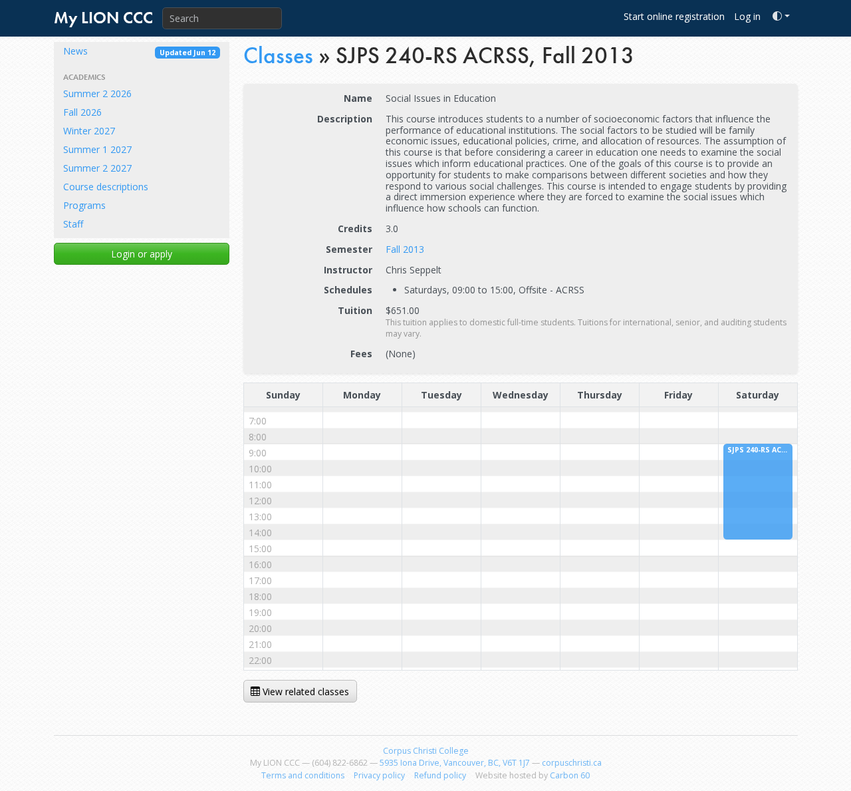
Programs (84, 205)
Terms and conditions (302, 775)
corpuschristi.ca (572, 762)
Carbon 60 (570, 775)
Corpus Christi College (426, 750)
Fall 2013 (405, 249)
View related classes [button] (304, 691)
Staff (73, 224)
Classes (278, 56)
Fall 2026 (82, 112)
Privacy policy (379, 775)
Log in (747, 16)
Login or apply (141, 253)
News (139, 51)
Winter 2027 (89, 130)
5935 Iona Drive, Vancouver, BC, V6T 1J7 (455, 762)
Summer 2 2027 (97, 168)
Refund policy (440, 775)
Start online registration (674, 16)
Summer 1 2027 (97, 149)
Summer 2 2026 (97, 93)
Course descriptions (105, 186)
